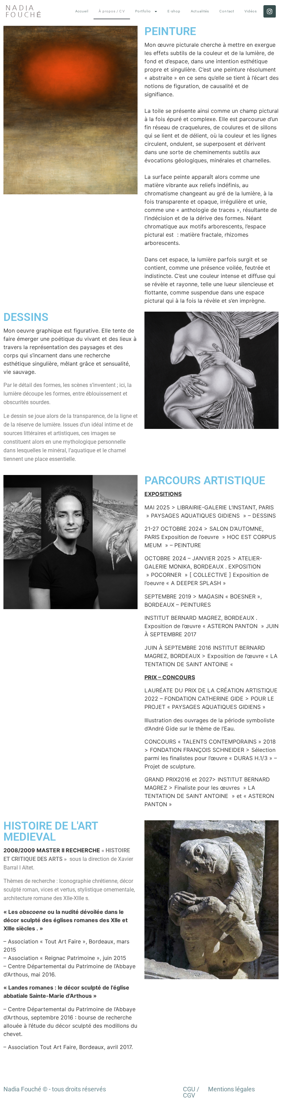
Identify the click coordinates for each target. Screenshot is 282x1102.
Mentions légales (231, 1089)
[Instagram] (269, 11)
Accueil (82, 11)
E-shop (174, 11)
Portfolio (143, 11)
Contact (226, 11)
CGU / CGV (191, 1092)
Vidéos (251, 11)
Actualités (200, 11)
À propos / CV (111, 11)
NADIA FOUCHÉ (24, 11)
